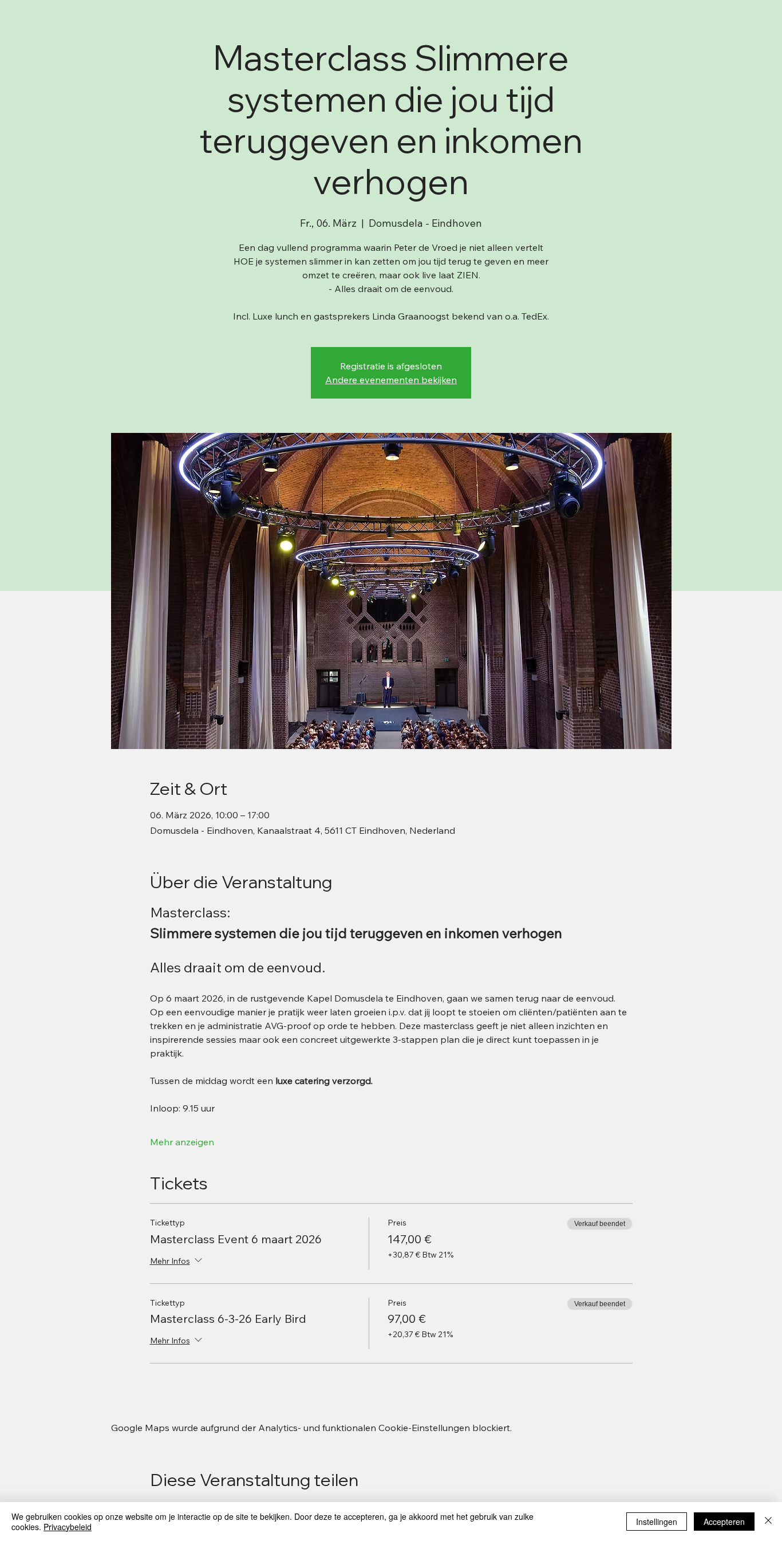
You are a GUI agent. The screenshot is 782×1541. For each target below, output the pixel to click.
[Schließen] (768, 1521)
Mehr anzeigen (182, 1142)
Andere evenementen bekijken (391, 379)
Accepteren (724, 1521)
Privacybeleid (68, 1526)
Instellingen (656, 1521)
